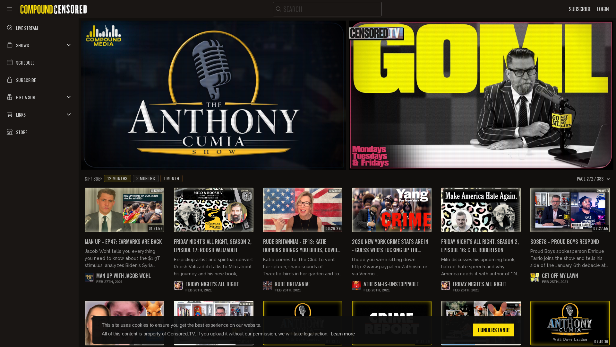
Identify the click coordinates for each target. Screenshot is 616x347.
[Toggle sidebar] (9, 9)
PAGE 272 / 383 (590, 178)
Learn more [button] (343, 333)
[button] (39, 45)
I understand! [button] (493, 330)
